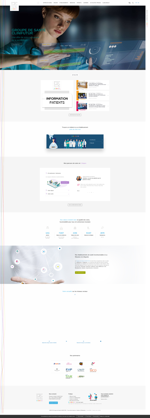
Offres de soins (73, 396)
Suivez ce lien (104, 399)
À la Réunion (92, 139)
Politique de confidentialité (75, 403)
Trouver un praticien (74, 399)
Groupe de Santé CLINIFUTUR (83, 260)
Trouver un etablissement (75, 397)
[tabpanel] (90, 186)
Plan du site (99, 403)
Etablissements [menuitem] (64, 2)
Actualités (75, 74)
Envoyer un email (53, 402)
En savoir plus (16, 42)
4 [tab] (93, 192)
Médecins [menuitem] (72, 2)
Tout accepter (80, 416)
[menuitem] (38, 3)
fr (136, 2)
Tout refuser (88, 416)
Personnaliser (96, 416)
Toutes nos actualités (75, 114)
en (138, 2)
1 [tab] (87, 192)
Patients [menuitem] (79, 2)
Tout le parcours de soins (75, 204)
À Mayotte (92, 143)
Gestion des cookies (96, 410)
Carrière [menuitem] (85, 2)
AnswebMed (88, 410)
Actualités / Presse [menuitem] (95, 2)
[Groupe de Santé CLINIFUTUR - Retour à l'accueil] (14, 5)
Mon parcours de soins (74, 400)
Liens (94, 403)
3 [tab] (91, 192)
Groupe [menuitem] (56, 2)
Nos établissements (80, 272)
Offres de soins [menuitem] (47, 2)
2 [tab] (89, 192)
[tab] (57, 173)
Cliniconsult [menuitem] (106, 2)
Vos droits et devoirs (87, 403)
